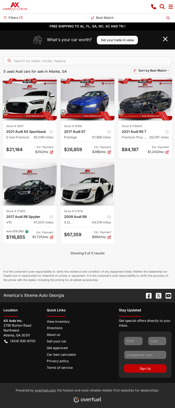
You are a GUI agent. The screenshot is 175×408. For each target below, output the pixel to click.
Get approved (57, 348)
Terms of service (60, 368)
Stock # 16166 (73, 126)
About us (53, 335)
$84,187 (130, 149)
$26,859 (73, 149)
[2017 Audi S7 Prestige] (88, 99)
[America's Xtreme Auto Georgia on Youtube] (167, 295)
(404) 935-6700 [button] (22, 341)
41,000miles (43, 222)
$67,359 (72, 234)
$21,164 (14, 149)
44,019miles (101, 222)
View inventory (58, 322)
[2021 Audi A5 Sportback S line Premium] (30, 99)
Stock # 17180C (16, 211)
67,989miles (101, 137)
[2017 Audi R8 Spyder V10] (30, 184)
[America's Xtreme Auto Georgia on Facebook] (147, 295)
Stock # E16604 (132, 126)
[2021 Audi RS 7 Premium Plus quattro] (145, 99)
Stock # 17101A (73, 211)
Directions (55, 328)
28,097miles (159, 137)
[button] (153, 6)
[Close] (165, 39)
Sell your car (56, 341)
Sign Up (145, 368)
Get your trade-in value (117, 40)
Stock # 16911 (14, 126)
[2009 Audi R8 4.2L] (88, 184)
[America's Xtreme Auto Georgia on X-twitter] (157, 295)
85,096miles (43, 137)
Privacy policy (58, 361)
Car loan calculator (61, 354)
